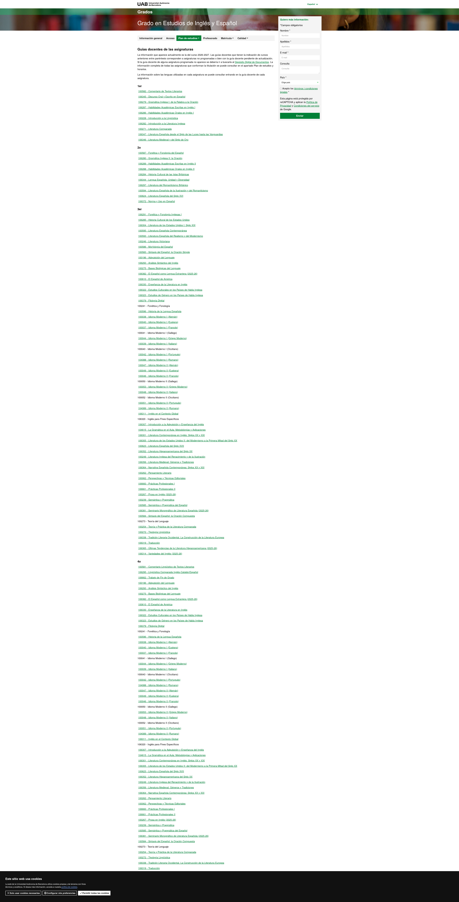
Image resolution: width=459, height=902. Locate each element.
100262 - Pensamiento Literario (154, 472)
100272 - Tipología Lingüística (154, 532)
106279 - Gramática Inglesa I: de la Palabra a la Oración (168, 102)
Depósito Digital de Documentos (252, 62)
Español (314, 4)
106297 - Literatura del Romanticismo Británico (163, 185)
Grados (145, 11)
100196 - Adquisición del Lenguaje (156, 257)
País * (283, 77)
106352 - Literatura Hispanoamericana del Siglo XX (165, 451)
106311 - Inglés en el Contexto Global (158, 413)
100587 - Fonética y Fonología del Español (161, 152)
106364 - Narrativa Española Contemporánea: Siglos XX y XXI (171, 467)
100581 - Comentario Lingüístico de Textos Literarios (166, 566)
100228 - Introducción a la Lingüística (158, 118)
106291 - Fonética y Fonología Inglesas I (160, 214)
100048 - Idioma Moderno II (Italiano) (158, 392)
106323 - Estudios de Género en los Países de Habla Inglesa (170, 295)
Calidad (242, 38)
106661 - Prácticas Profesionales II (156, 489)
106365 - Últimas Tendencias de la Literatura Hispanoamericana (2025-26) (177, 548)
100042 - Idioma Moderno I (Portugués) (159, 354)
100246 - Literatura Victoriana (154, 241)
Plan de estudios (187, 38)
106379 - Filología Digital (151, 300)
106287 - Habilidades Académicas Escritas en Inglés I (166, 107)
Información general (150, 38)
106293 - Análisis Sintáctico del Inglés (158, 262)
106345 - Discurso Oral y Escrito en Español (161, 96)
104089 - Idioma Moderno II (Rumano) (158, 408)
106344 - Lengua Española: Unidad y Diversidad (163, 179)
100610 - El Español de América (155, 279)
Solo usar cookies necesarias (25, 893)
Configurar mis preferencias (61, 893)
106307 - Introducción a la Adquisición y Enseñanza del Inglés (171, 424)
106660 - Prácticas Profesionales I (156, 483)
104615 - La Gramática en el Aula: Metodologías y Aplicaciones (172, 429)
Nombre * (285, 30)
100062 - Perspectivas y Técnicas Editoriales (162, 478)
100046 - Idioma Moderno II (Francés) (158, 376)
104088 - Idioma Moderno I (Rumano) (158, 359)
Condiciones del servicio (306, 105)
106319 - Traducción (149, 542)
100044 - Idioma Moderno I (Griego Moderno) (162, 338)
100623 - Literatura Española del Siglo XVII (161, 446)
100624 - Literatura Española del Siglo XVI (160, 196)
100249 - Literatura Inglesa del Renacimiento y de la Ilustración (171, 456)
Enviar (299, 115)
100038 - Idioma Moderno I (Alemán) (158, 316)
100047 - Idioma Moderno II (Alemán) (158, 365)
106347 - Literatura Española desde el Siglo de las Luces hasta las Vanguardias (180, 134)
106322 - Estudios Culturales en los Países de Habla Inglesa (170, 289)
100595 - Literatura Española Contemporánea (162, 230)
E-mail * (284, 52)
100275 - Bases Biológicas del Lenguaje (159, 268)
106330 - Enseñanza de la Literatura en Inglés (162, 284)
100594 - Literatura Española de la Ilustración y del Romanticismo (173, 190)
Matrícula (226, 38)
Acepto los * (299, 90)
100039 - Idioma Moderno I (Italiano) (157, 343)
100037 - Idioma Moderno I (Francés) (158, 327)
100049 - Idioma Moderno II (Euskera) (158, 370)
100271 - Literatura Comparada (155, 129)
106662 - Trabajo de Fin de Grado (156, 577)
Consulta (284, 63)
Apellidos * (285, 41)
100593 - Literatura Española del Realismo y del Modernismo (170, 236)
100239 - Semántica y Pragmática (156, 499)
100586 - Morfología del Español (155, 246)
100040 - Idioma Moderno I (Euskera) (158, 322)
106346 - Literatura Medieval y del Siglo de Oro (163, 139)
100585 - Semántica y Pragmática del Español (162, 505)
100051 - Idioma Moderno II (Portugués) (159, 402)
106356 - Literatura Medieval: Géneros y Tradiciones (166, 462)
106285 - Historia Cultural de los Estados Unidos (164, 219)
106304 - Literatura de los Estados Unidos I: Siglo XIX (166, 225)
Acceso (170, 38)
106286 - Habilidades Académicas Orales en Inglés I (166, 112)
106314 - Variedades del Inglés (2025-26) (160, 553)
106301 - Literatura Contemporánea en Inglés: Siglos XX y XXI (171, 435)
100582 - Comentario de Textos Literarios (160, 91)
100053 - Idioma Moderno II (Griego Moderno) (163, 386)
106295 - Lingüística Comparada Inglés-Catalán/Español (168, 572)
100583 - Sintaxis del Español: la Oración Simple (164, 252)
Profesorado (210, 38)
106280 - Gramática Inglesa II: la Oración (160, 158)
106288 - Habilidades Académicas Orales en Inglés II (166, 169)
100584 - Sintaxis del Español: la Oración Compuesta (166, 516)
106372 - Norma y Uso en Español (156, 201)
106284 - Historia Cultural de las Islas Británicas (163, 174)
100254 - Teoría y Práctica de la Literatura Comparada (167, 526)
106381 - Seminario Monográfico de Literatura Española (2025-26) (173, 510)
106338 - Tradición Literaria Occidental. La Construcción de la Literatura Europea (181, 537)
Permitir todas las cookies (95, 893)
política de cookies (69, 886)
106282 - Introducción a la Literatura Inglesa (161, 123)
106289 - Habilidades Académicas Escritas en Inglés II (167, 163)
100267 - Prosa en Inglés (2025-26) (157, 494)
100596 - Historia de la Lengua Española (159, 311)
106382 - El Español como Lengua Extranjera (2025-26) (167, 273)
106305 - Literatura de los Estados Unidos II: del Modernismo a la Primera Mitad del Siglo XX (187, 440)
